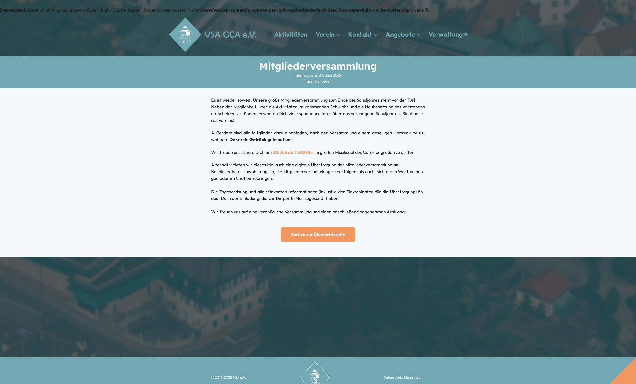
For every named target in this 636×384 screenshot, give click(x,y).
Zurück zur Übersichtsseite (318, 234)
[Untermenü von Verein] (338, 34)
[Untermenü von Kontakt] (375, 34)
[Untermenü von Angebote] (418, 34)
